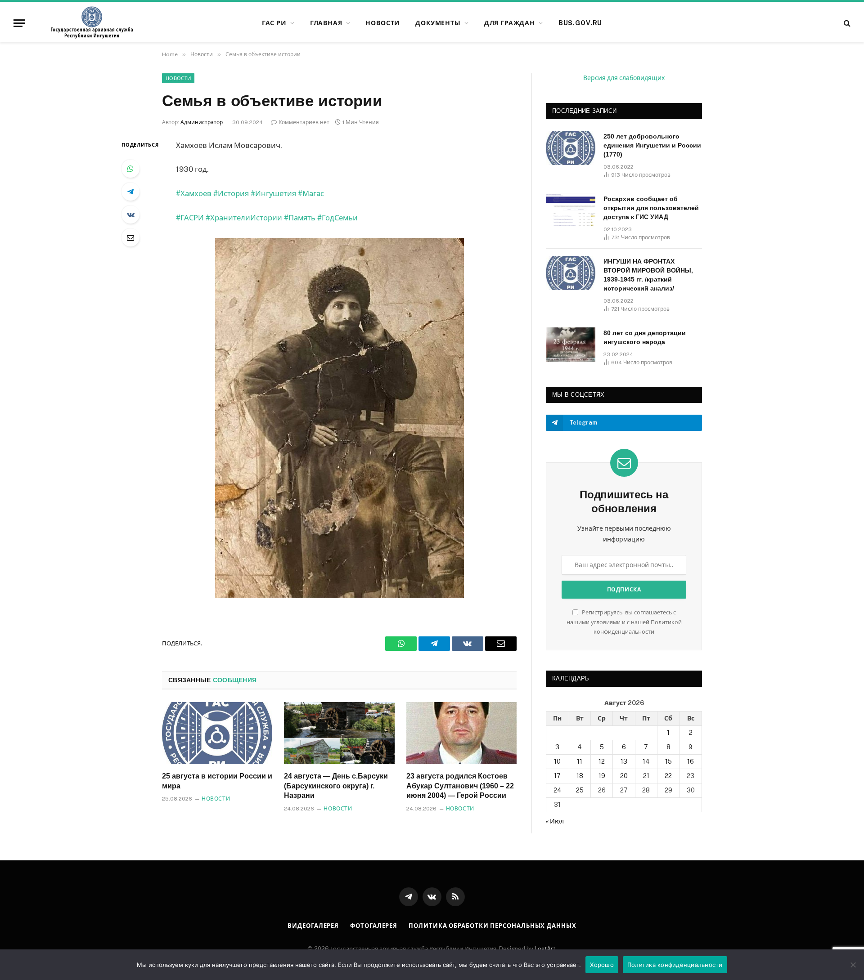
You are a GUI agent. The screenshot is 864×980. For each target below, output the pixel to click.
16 (690, 761)
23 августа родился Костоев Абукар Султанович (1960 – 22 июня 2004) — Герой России (460, 786)
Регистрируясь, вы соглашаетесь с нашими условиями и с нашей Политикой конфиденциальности (624, 622)
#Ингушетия (273, 193)
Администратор (201, 122)
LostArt (545, 948)
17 (557, 775)
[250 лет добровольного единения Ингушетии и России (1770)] (570, 148)
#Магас (311, 193)
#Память (299, 217)
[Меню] (19, 23)
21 (646, 775)
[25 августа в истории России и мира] (217, 733)
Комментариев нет (304, 122)
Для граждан (509, 23)
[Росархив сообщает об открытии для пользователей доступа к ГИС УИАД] (570, 210)
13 (624, 761)
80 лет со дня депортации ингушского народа (644, 337)
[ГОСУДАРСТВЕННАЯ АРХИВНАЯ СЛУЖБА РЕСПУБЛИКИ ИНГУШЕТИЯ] (92, 23)
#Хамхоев (194, 193)
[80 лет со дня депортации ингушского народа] (570, 344)
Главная (326, 23)
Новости (382, 23)
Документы (438, 23)
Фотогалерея (373, 925)
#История (231, 193)
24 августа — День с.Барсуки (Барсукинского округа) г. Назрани (336, 786)
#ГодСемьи (337, 217)
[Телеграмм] (131, 192)
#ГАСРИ (190, 217)
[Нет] (852, 964)
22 (668, 775)
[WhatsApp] (131, 169)
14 (646, 761)
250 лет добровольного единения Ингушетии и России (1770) (652, 145)
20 (624, 775)
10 (557, 761)
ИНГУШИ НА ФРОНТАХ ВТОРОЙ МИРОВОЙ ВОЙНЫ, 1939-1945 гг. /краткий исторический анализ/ (648, 275)
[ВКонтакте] (131, 215)
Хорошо (602, 964)
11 (579, 761)
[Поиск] (846, 23)
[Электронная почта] (131, 237)
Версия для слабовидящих (624, 77)
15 (668, 761)
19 (601, 775)
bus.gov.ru (580, 23)
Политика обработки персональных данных (492, 925)
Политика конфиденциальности (675, 964)
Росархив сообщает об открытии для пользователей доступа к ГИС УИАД (651, 207)
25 (580, 790)
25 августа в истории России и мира (217, 781)
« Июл (555, 821)
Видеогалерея (313, 925)
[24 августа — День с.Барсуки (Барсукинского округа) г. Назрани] (339, 733)
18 (579, 775)
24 (558, 790)
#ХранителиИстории (244, 217)
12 (601, 761)
